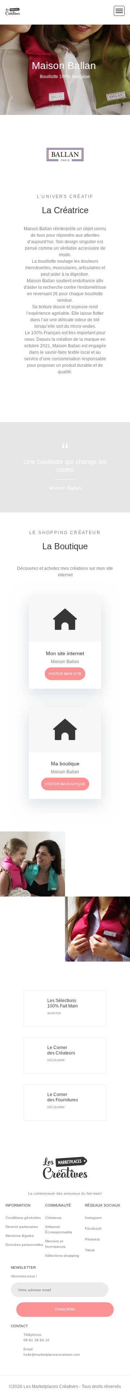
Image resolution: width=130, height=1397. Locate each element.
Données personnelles (24, 1245)
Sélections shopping (62, 1256)
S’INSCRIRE (65, 1309)
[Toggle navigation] (119, 11)
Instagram (88, 1218)
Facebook (88, 1228)
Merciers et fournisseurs (55, 1243)
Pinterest (88, 1239)
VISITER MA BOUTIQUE (65, 784)
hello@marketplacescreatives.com (51, 1355)
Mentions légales (19, 1236)
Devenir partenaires (21, 1227)
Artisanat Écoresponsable (58, 1229)
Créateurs (53, 1218)
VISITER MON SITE (65, 674)
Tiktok (88, 1250)
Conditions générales (23, 1218)
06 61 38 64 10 (36, 1340)
